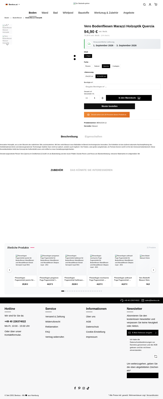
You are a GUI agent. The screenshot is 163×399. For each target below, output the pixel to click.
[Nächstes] (7, 44)
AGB (155, 345)
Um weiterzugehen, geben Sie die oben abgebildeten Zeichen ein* (142, 367)
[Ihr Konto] (150, 4)
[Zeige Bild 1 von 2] (75, 56)
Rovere (88, 66)
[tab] (69, 136)
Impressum (91, 337)
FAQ (47, 332)
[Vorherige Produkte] (9, 270)
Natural (96, 66)
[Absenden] (155, 333)
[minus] (87, 98)
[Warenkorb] (155, 4)
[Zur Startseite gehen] (81, 4)
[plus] (102, 98)
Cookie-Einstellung (95, 332)
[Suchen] (144, 4)
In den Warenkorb (127, 98)
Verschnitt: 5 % (89, 94)
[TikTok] (88, 389)
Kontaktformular (13, 335)
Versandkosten (152, 395)
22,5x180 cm (101, 76)
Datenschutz (92, 326)
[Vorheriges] (7, 24)
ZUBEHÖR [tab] (57, 170)
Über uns (90, 316)
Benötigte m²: (88, 82)
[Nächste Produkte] (153, 270)
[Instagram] (84, 389)
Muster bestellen (110, 106)
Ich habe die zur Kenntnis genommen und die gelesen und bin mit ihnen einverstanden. (143, 344)
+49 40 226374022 (15, 321)
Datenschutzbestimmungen (141, 342)
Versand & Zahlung (55, 316)
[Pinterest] (79, 389)
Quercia (106, 66)
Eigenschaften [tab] (93, 136)
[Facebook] (75, 389)
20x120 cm (89, 76)
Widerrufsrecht (52, 321)
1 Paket (88, 56)
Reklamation (51, 326)
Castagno (116, 66)
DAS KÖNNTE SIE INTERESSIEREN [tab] (91, 170)
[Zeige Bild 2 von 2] (75, 59)
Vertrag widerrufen (54, 337)
